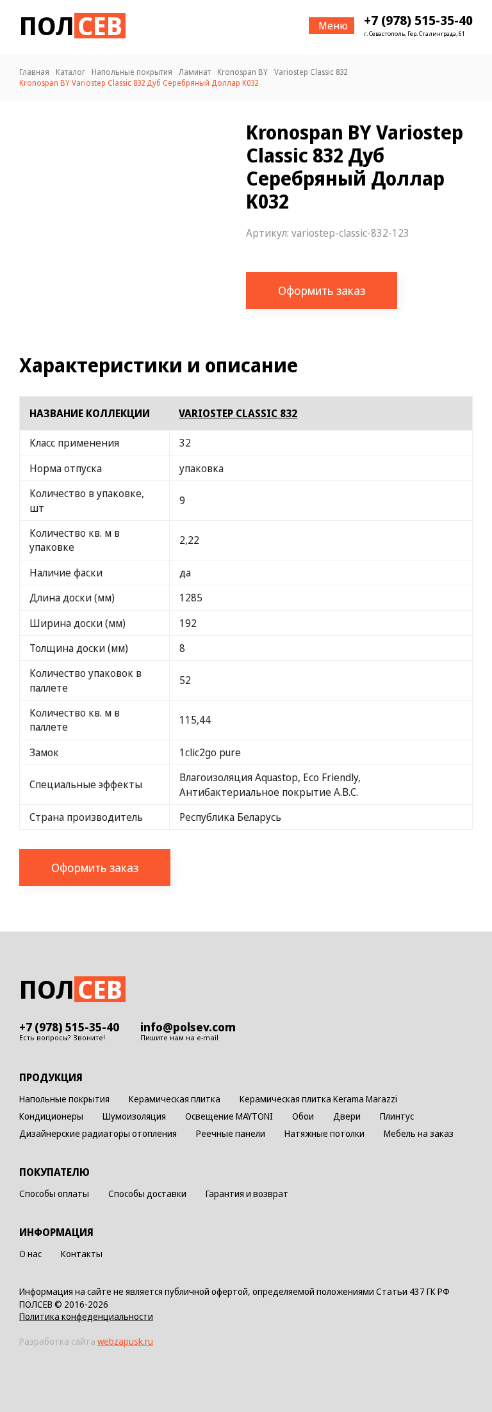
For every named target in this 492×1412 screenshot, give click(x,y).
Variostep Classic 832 (238, 413)
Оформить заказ (321, 290)
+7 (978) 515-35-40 (418, 20)
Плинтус (397, 1116)
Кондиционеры (51, 1116)
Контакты (81, 1254)
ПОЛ (70, 25)
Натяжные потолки (324, 1134)
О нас (30, 1254)
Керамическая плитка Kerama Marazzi (318, 1099)
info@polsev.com (188, 1027)
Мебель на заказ (419, 1134)
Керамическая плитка (174, 1099)
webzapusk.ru (125, 1341)
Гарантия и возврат (247, 1194)
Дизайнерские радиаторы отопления (98, 1134)
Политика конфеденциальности (86, 1316)
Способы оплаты (54, 1194)
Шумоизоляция (134, 1116)
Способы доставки (147, 1194)
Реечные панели (230, 1134)
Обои (303, 1116)
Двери (347, 1116)
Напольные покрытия (64, 1099)
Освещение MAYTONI (229, 1116)
